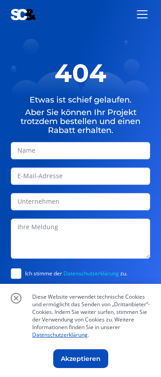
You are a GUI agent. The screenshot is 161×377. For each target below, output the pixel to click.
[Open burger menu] (142, 14)
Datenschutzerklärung (91, 273)
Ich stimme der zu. (76, 273)
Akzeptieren (81, 359)
